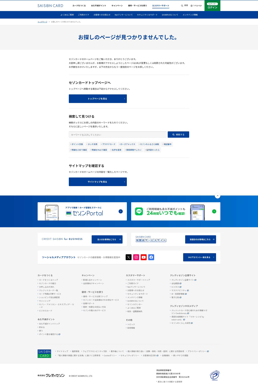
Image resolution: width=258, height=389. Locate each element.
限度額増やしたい (133, 150)
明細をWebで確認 (99, 150)
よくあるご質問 (67, 15)
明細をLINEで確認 (79, 150)
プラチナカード (108, 144)
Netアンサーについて (124, 15)
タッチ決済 (92, 144)
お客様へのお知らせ (102, 15)
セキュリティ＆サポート (147, 15)
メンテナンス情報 (190, 15)
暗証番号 (167, 144)
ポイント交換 (77, 144)
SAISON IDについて (170, 15)
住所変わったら (153, 150)
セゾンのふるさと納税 (149, 144)
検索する (179, 135)
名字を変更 (116, 150)
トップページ (42, 22)
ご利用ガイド (83, 15)
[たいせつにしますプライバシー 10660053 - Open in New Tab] (214, 381)
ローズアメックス (127, 144)
